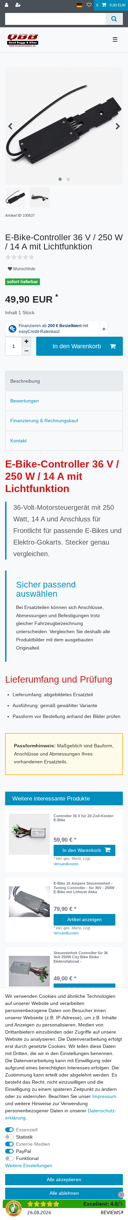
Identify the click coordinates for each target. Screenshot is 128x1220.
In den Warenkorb (77, 346)
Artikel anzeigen (84, 919)
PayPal (23, 1151)
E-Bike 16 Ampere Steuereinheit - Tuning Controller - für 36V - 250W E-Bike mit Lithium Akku (84, 887)
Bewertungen (24, 400)
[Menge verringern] (26, 351)
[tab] (64, 381)
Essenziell (27, 1129)
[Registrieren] (19, 5)
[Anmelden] (7, 5)
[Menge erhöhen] (26, 341)
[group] (29, 901)
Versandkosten (66, 864)
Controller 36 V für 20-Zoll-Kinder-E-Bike (84, 818)
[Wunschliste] (89, 5)
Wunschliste (23, 268)
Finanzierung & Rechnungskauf (44, 420)
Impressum (104, 1096)
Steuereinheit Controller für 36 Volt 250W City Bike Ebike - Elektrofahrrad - (81, 957)
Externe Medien (33, 1144)
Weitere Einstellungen (28, 1165)
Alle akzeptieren (64, 1179)
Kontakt (18, 440)
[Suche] (114, 19)
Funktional (27, 1158)
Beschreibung (25, 381)
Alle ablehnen (64, 1193)
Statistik (24, 1137)
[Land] (79, 5)
